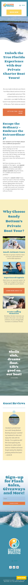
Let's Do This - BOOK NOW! (15, 112)
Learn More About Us (14, 290)
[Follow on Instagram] (17, 567)
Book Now (14, 12)
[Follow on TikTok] (14, 567)
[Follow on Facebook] (10, 567)
